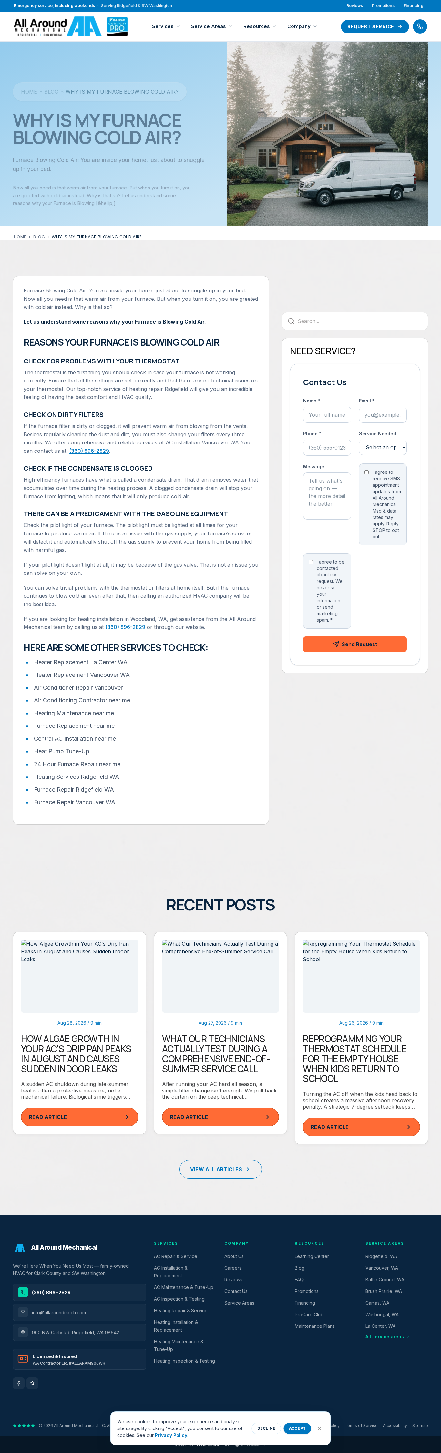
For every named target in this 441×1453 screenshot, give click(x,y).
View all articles (216, 1169)
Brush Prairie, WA (383, 1291)
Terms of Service (361, 1425)
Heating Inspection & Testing (184, 1361)
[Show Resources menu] (276, 26)
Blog (51, 91)
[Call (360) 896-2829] (420, 26)
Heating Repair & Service (181, 1310)
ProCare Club (309, 1314)
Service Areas (208, 26)
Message (313, 466)
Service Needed (377, 433)
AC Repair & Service (175, 1256)
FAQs (300, 1279)
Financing (413, 5)
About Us (234, 1256)
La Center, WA (380, 1326)
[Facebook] (19, 1383)
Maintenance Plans (315, 1326)
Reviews (354, 5)
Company (299, 26)
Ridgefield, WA (381, 1256)
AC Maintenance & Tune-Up (183, 1287)
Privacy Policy (171, 1435)
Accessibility (395, 1425)
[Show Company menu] (317, 26)
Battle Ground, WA (384, 1279)
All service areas (384, 1336)
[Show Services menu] (180, 26)
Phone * (312, 433)
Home (29, 91)
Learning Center (312, 1256)
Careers (232, 1268)
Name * (311, 400)
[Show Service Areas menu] (232, 26)
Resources (256, 26)
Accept (297, 1428)
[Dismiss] (319, 1428)
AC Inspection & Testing (179, 1299)
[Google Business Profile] (32, 1383)
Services (163, 26)
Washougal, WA (382, 1314)
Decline (266, 1428)
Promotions (383, 5)
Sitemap (420, 1425)
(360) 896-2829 (89, 451)
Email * (366, 400)
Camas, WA (377, 1303)
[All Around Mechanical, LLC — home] (71, 26)
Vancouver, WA (381, 1268)
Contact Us (236, 1291)
